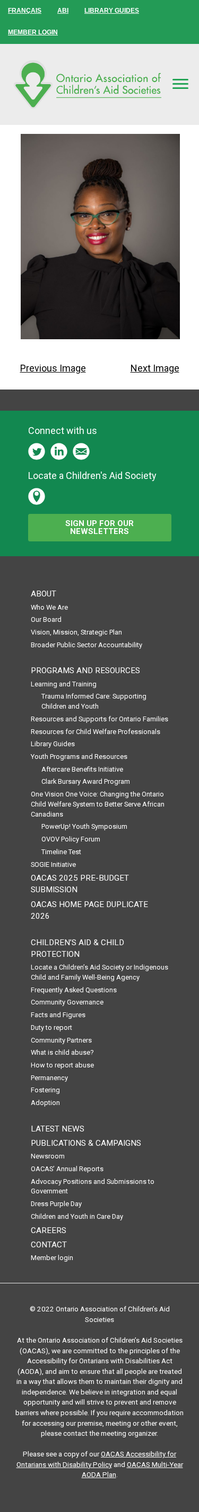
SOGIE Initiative (53, 864)
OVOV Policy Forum (70, 839)
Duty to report (51, 1027)
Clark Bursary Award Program (85, 781)
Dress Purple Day (56, 1204)
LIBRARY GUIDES (111, 10)
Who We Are (49, 607)
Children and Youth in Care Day (77, 1216)
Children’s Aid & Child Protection (77, 948)
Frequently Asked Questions (74, 990)
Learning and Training (64, 684)
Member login (52, 1258)
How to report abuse (62, 1065)
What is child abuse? (62, 1052)
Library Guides (53, 744)
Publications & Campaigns (86, 1143)
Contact (49, 1245)
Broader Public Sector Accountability (86, 645)
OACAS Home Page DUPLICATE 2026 (89, 910)
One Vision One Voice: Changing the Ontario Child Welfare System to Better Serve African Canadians (98, 804)
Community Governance (67, 1002)
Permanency (49, 1078)
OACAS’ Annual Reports (67, 1169)
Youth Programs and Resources (79, 756)
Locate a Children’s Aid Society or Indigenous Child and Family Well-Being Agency (99, 972)
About (43, 594)
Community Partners (61, 1040)
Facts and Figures (58, 1015)
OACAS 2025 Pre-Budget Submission (80, 883)
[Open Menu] (180, 84)
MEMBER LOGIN (33, 32)
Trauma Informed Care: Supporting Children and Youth (93, 701)
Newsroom (48, 1156)
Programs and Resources (85, 670)
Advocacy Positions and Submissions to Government (92, 1187)
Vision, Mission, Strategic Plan (76, 632)
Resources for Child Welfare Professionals (95, 732)
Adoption (45, 1103)
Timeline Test (61, 852)
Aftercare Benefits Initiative (82, 769)
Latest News (57, 1129)
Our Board (46, 619)
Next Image (155, 368)
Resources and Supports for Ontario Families (99, 719)
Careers (48, 1230)
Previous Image (53, 368)
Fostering (45, 1090)
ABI (62, 10)
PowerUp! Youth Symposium (84, 826)
